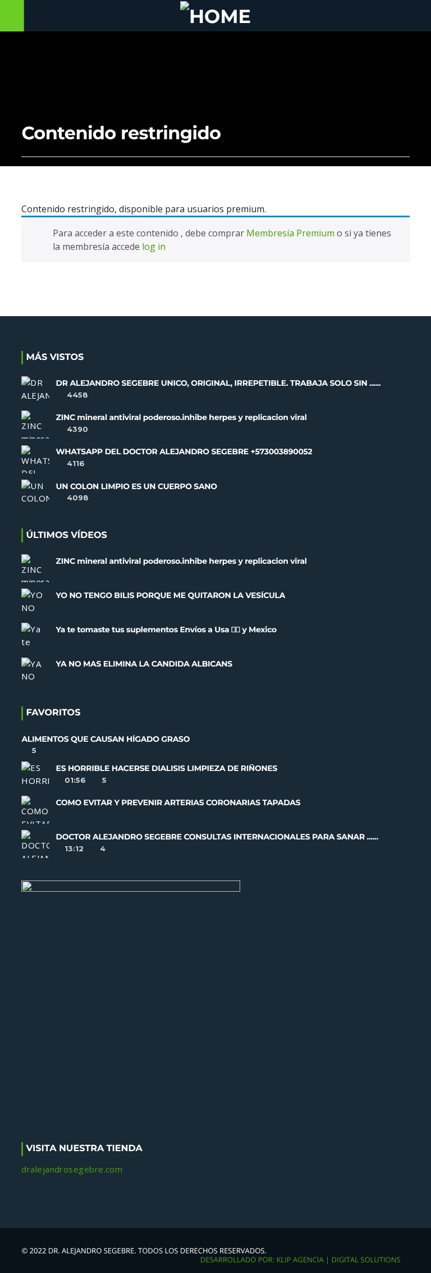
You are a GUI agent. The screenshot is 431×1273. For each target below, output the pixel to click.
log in (154, 246)
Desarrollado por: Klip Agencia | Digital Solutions (300, 1259)
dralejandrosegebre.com (71, 1169)
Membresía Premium (290, 233)
